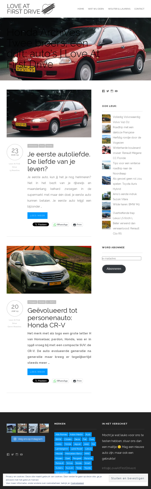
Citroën (68, 439)
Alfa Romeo (61, 434)
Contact (139, 9)
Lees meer (37, 215)
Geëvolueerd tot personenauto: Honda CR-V (52, 317)
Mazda (59, 453)
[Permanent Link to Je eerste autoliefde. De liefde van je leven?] (49, 136)
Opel (67, 458)
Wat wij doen (96, 9)
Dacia (77, 439)
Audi (88, 434)
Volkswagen (62, 472)
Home (81, 9)
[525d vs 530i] (44, 428)
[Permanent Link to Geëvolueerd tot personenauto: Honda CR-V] (49, 292)
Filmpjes (32, 302)
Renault (60, 463)
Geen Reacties (14, 327)
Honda (49, 146)
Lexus (88, 449)
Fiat (85, 439)
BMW (59, 439)
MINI (87, 453)
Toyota (87, 468)
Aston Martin (76, 434)
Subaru (59, 468)
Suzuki (69, 468)
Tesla (78, 468)
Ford (42, 146)
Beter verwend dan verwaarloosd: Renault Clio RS (126, 228)
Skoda (79, 463)
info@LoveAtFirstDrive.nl (119, 468)
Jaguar (77, 444)
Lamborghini (62, 449)
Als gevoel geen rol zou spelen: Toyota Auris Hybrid (127, 183)
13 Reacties (15, 170)
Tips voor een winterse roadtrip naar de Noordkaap (126, 168)
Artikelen (33, 146)
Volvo (73, 472)
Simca (69, 463)
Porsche (88, 458)
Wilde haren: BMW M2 (126, 204)
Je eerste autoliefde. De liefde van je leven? (58, 161)
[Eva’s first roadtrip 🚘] (11, 428)
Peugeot (77, 458)
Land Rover (76, 449)
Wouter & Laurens (119, 9)
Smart (87, 463)
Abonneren (114, 268)
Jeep (86, 444)
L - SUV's (51, 302)
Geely (59, 444)
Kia (93, 444)
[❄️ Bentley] (33, 428)
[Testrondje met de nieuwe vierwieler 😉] (22, 428)
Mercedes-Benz (73, 453)
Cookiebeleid (77, 483)
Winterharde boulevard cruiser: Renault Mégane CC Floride (127, 153)
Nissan (59, 458)
